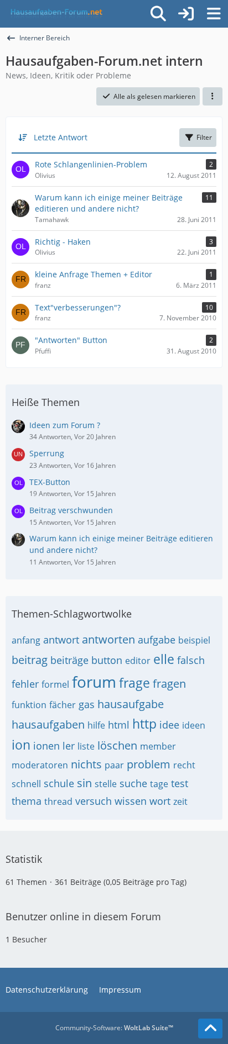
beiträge (69, 660)
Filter (204, 137)
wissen (131, 801)
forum (94, 681)
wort (159, 801)
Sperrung (46, 453)
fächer (62, 705)
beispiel (194, 640)
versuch (93, 801)
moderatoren (40, 765)
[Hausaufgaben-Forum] (54, 14)
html (118, 724)
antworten (108, 639)
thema (27, 801)
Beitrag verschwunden (71, 510)
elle (163, 659)
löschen (117, 745)
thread (58, 801)
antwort (61, 639)
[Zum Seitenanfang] (210, 1028)
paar (114, 765)
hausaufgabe (130, 704)
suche (133, 783)
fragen (169, 683)
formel (55, 684)
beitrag (30, 659)
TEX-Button (49, 482)
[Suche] (158, 14)
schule (59, 783)
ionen (46, 745)
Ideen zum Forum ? (64, 425)
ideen (193, 725)
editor (138, 661)
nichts (86, 764)
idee (169, 724)
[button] (212, 96)
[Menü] (214, 14)
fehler (25, 683)
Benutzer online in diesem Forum (83, 916)
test (179, 783)
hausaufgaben (48, 724)
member (158, 746)
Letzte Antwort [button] (60, 137)
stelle (106, 784)
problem (148, 764)
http (144, 723)
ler (69, 745)
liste (86, 746)
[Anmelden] (186, 14)
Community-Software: (114, 1027)
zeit (180, 801)
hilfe (96, 725)
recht (184, 765)
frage (134, 683)
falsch (191, 660)
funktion (29, 705)
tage (159, 784)
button (106, 660)
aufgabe (156, 639)
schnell (26, 784)
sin (84, 783)
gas (87, 704)
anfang (26, 640)
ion (21, 744)
